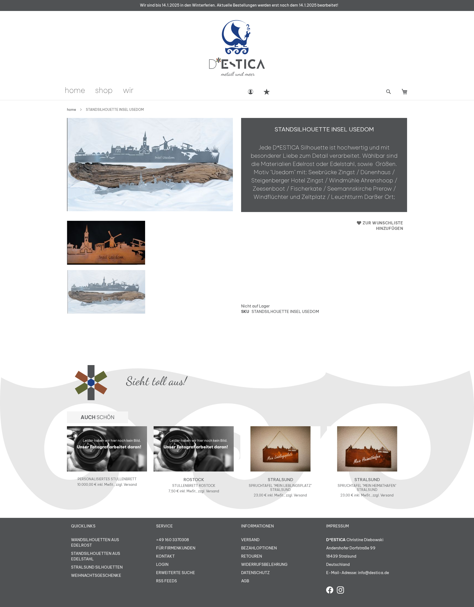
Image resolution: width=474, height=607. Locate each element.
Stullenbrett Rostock (193, 486)
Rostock (194, 479)
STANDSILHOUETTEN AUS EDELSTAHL (95, 556)
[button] (106, 242)
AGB (245, 580)
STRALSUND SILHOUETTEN (97, 567)
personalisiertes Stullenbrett (107, 479)
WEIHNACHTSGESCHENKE (96, 575)
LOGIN (162, 564)
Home (71, 110)
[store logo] (237, 48)
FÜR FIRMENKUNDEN (175, 548)
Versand (130, 484)
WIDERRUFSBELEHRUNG (264, 564)
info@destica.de (373, 572)
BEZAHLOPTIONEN (259, 548)
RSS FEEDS (166, 580)
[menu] (152, 90)
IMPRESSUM (337, 526)
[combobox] (388, 92)
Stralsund (280, 479)
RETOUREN (251, 556)
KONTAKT (165, 556)
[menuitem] (74, 90)
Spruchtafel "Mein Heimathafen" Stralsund (367, 488)
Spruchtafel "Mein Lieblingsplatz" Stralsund (280, 488)
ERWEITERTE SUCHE (175, 572)
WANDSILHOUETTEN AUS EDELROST (95, 542)
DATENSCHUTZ (255, 572)
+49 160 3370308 (172, 539)
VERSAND (250, 539)
